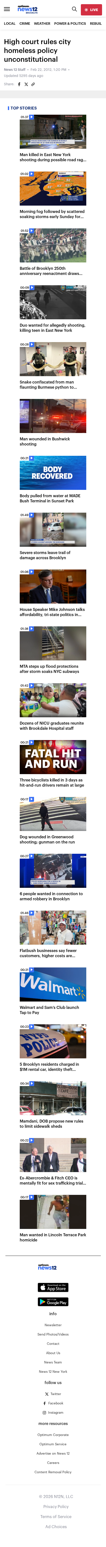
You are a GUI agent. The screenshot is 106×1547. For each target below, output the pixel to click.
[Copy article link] (33, 84)
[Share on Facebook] (19, 84)
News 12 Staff (14, 70)
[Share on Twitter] (26, 84)
